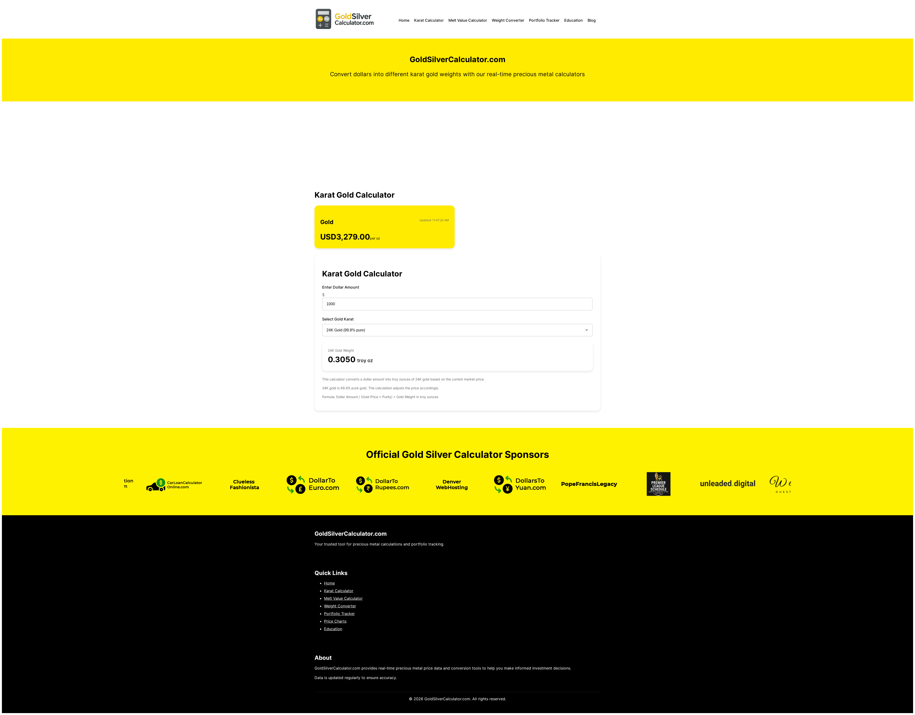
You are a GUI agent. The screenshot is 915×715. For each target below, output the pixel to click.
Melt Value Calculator (467, 20)
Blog (592, 20)
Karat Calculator (429, 20)
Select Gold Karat (338, 319)
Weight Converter (508, 20)
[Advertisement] (457, 137)
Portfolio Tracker (544, 20)
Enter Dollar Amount (340, 287)
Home (404, 20)
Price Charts (335, 621)
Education (573, 20)
